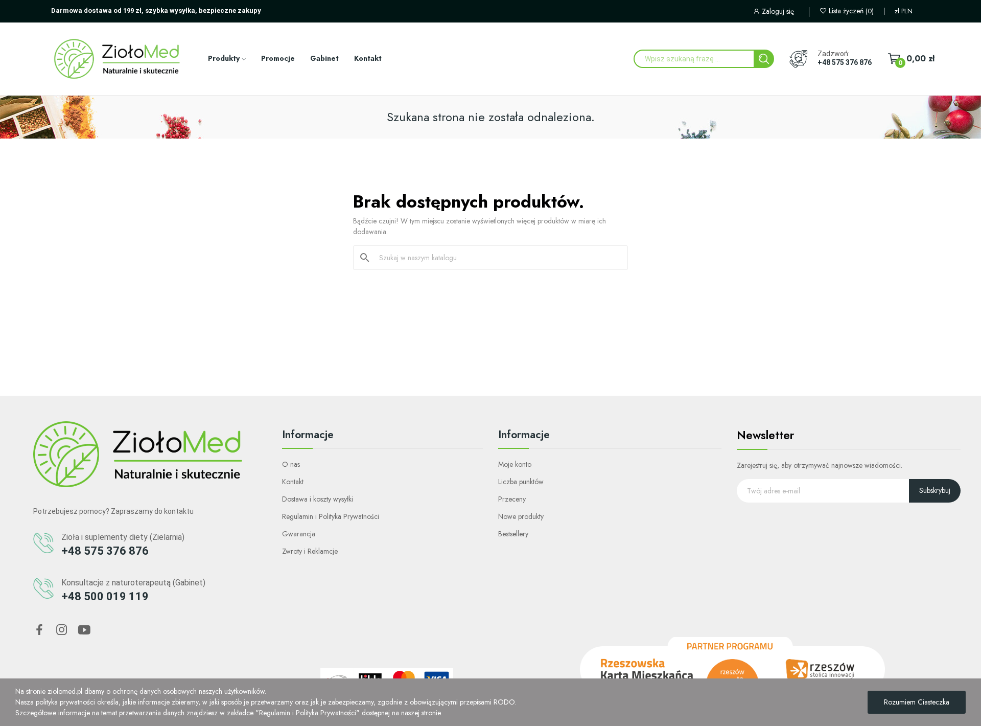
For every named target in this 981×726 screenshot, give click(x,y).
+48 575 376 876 (845, 62)
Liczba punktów (521, 482)
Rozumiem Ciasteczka (916, 702)
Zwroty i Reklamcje (310, 551)
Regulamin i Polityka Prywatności (330, 516)
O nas (291, 464)
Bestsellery (513, 534)
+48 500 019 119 (105, 596)
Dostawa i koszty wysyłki (317, 499)
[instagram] (62, 630)
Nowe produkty (521, 516)
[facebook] (39, 630)
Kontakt (292, 482)
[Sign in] (781, 12)
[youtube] (84, 630)
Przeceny (512, 499)
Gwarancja (298, 534)
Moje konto (514, 464)
